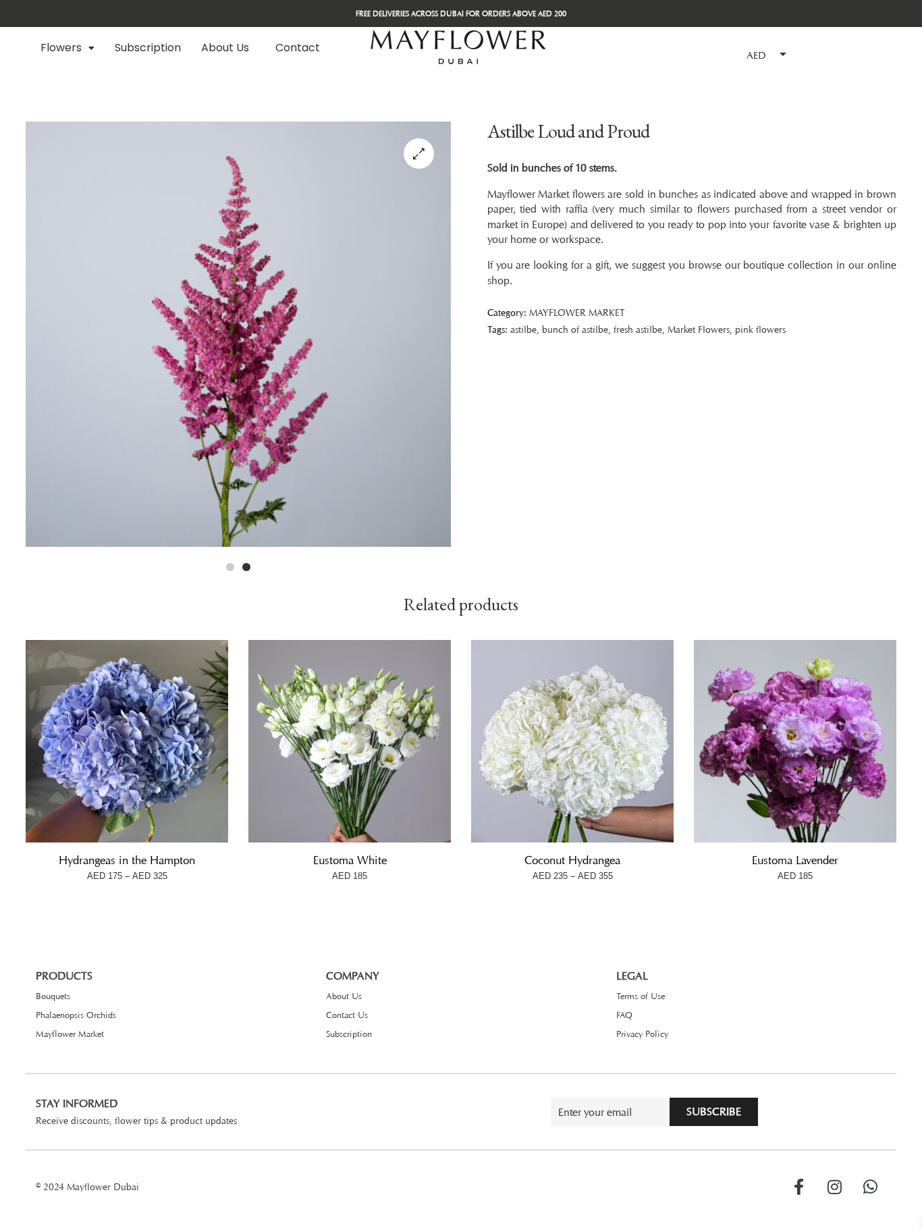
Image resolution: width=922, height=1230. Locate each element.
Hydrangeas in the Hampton (127, 860)
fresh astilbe (638, 329)
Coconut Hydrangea (572, 860)
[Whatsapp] (870, 1187)
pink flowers (760, 329)
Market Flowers (699, 329)
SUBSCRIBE (713, 1111)
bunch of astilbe (575, 329)
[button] (67, 48)
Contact (297, 47)
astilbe (523, 329)
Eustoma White (350, 860)
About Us (225, 47)
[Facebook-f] (798, 1187)
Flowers (61, 47)
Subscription (148, 47)
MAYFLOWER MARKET (577, 312)
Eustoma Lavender (795, 860)
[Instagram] (834, 1187)
